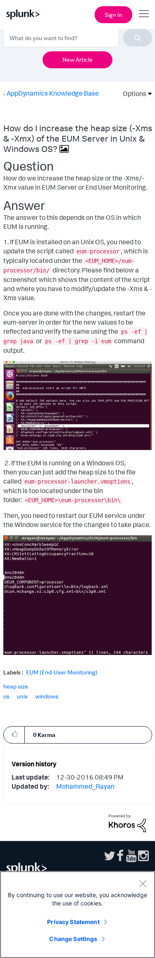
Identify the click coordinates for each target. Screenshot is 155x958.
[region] (77, 914)
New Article (77, 59)
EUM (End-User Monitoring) (62, 672)
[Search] (137, 37)
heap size (15, 686)
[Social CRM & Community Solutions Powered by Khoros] (127, 822)
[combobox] (77, 37)
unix (22, 696)
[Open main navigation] (144, 13)
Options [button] (132, 93)
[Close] (142, 883)
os (6, 696)
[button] (14, 734)
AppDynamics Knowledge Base (53, 93)
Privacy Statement (73, 921)
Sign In (113, 14)
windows (46, 696)
